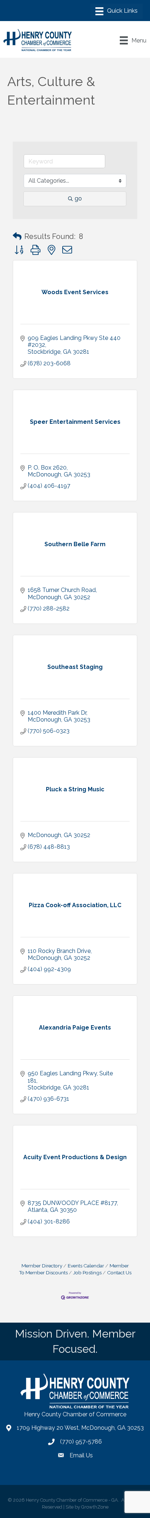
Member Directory (41, 1266)
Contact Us (119, 1272)
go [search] (78, 198)
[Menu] (116, 11)
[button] (17, 236)
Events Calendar (86, 1266)
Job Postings (87, 1272)
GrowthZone (94, 1507)
